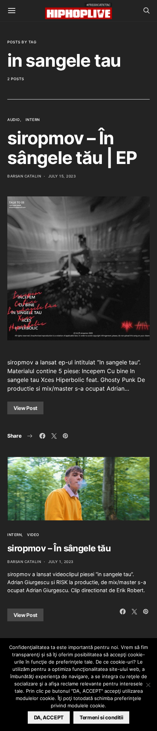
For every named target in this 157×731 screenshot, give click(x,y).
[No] (148, 684)
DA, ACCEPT (49, 717)
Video (33, 534)
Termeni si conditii (101, 717)
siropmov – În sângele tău (59, 548)
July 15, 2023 (62, 176)
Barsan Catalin (24, 176)
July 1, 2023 (60, 561)
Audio (13, 119)
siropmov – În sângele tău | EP (72, 147)
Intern (33, 119)
